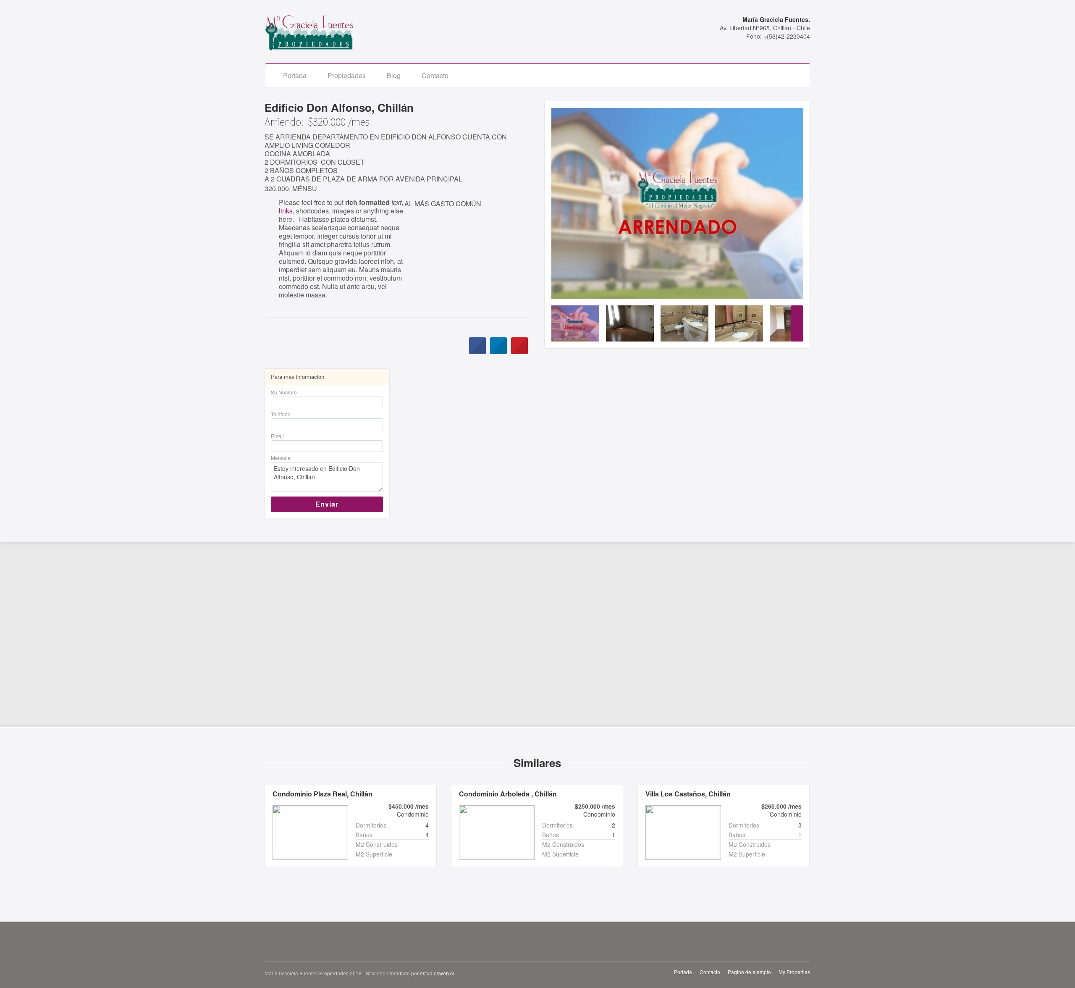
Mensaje (281, 457)
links (286, 210)
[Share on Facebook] (477, 351)
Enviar (326, 504)
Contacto (435, 75)
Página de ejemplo (749, 971)
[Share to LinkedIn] (498, 351)
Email (277, 435)
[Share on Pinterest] (519, 351)
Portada (295, 75)
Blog (394, 75)
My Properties (794, 971)
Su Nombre (284, 392)
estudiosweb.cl (437, 973)
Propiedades (347, 75)
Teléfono (281, 414)
